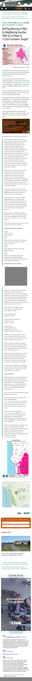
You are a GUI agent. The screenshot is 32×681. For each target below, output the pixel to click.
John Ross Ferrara (7, 23)
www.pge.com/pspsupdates (13, 401)
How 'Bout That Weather (16, 25)
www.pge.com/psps (11, 437)
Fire (8, 25)
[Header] (16, 3)
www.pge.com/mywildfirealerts (14, 413)
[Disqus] (16, 653)
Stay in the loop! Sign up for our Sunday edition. (15, 519)
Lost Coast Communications (13, 674)
